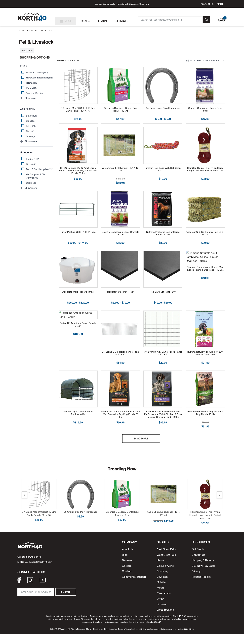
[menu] (95, 21)
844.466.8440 (33, 557)
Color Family (27, 108)
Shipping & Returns (203, 560)
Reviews (127, 560)
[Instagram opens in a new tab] (30, 580)
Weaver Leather (37, 72)
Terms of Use (123, 629)
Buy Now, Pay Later (203, 565)
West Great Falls (166, 554)
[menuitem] (65, 21)
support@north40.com (40, 562)
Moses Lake (164, 593)
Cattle (31, 183)
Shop (30, 31)
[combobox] (170, 19)
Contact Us (207, 4)
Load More (141, 438)
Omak (160, 598)
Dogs (31, 164)
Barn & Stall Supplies (39, 169)
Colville (161, 582)
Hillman (32, 82)
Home (22, 31)
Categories (26, 151)
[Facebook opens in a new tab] (19, 580)
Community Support (134, 576)
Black (31, 115)
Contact (127, 571)
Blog (124, 554)
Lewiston (162, 576)
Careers (126, 565)
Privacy (196, 571)
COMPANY (129, 542)
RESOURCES (201, 542)
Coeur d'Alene (165, 565)
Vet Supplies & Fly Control (35, 176)
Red (30, 131)
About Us (127, 549)
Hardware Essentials (39, 77)
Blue (30, 121)
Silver (31, 126)
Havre (160, 560)
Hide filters (27, 50)
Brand (23, 65)
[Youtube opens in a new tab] (43, 580)
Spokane (162, 604)
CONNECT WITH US (31, 572)
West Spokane (165, 609)
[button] (222, 18)
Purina (31, 88)
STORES (163, 542)
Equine (33, 159)
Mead (160, 587)
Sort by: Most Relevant (205, 60)
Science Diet (34, 93)
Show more (31, 98)
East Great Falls (166, 549)
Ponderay (162, 571)
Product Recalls (201, 576)
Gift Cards (198, 549)
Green (31, 136)
